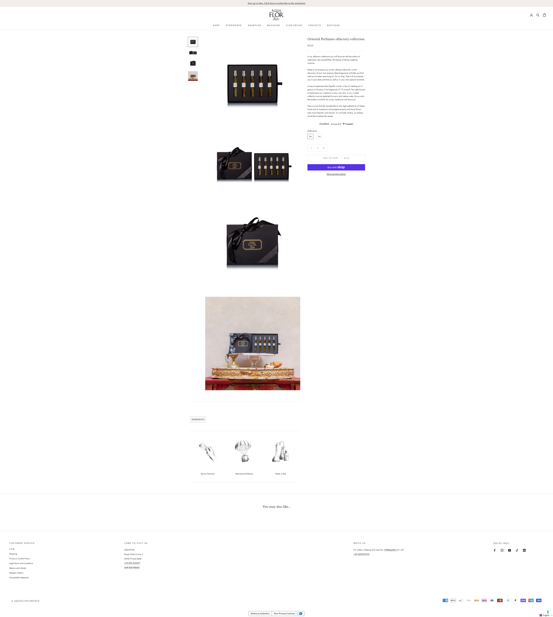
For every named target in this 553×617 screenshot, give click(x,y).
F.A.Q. (12, 549)
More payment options (336, 174)
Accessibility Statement (19, 577)
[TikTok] (517, 550)
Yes (319, 136)
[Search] (537, 14)
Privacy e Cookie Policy (19, 558)
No (310, 136)
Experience (234, 25)
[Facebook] (494, 550)
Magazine (273, 25)
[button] (546, 615)
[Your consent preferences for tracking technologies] (548, 612)
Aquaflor (254, 25)
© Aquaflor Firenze (26, 601)
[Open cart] (544, 15)
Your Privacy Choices (284, 613)
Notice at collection (260, 613)
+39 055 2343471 (132, 563)
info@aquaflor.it (390, 549)
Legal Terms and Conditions (21, 563)
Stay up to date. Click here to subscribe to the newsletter (276, 3)
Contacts (314, 25)
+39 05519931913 (361, 554)
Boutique (333, 25)
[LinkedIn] (524, 550)
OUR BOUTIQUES (132, 567)
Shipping (13, 553)
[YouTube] (509, 550)
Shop (216, 25)
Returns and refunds (17, 568)
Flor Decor (294, 25)
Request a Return (16, 572)
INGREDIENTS (198, 419)
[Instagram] (502, 550)
